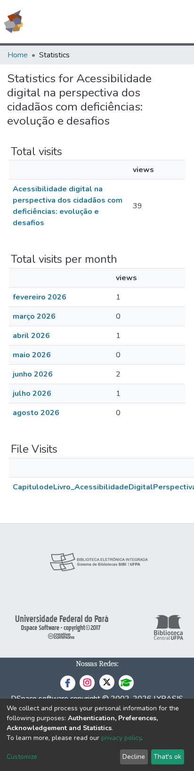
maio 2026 (32, 355)
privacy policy (121, 737)
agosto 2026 (36, 413)
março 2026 (34, 316)
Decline (133, 756)
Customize (22, 756)
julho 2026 (32, 393)
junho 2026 (33, 374)
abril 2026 (31, 335)
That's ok (167, 756)
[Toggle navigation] (181, 21)
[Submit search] (118, 21)
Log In (151, 21)
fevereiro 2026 (39, 297)
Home (18, 55)
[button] (132, 21)
